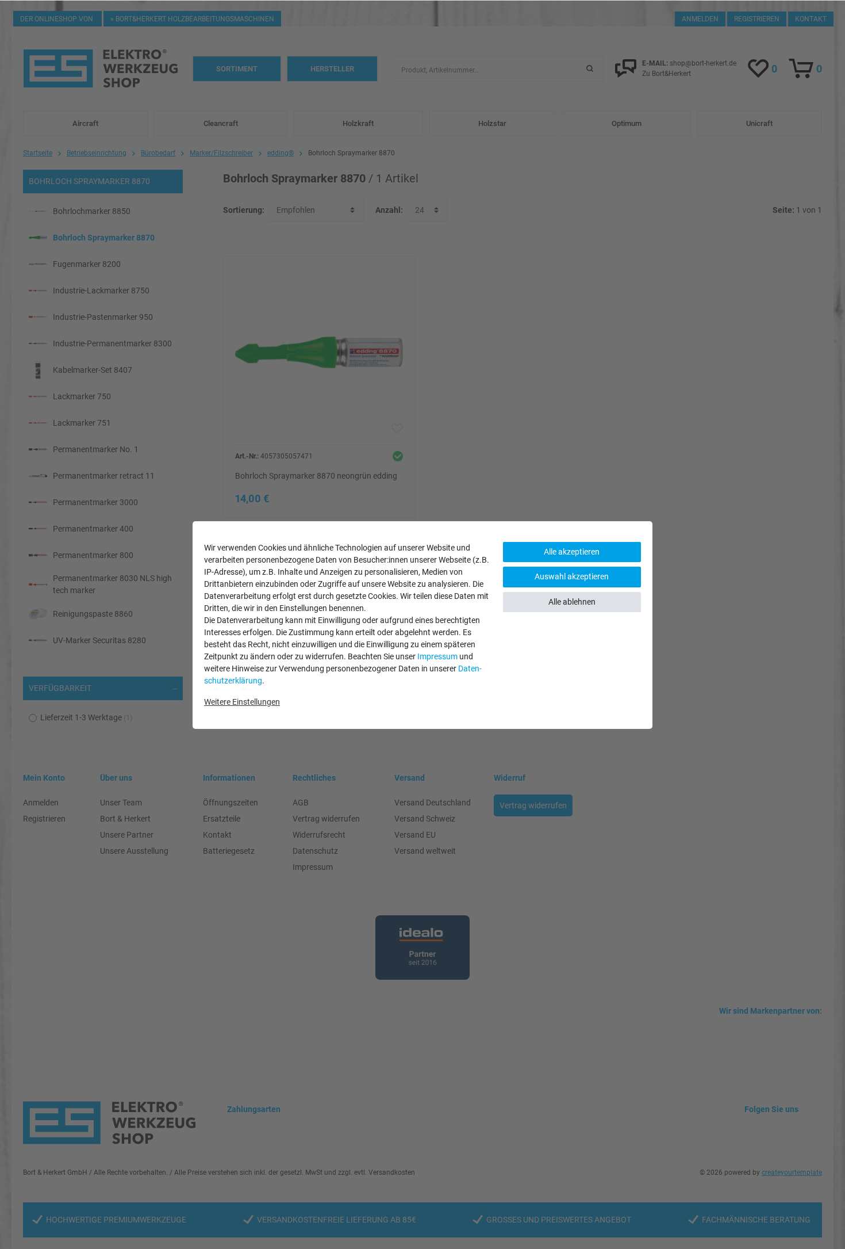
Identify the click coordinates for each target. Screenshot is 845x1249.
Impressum (437, 656)
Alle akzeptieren (572, 551)
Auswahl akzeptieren (572, 576)
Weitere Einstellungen (242, 701)
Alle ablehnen (572, 601)
